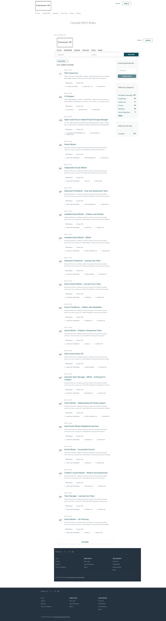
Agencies (77, 50)
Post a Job (85, 50)
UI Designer (69, 96)
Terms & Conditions (60, 567)
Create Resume (117, 567)
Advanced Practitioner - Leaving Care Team (82, 260)
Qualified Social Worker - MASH (77, 237)
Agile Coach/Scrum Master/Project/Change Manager (86, 119)
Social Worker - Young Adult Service (79, 449)
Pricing (93, 50)
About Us (57, 564)
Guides (100, 50)
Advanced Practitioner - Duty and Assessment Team (86, 190)
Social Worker (70, 144)
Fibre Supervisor (71, 73)
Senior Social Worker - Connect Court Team (82, 284)
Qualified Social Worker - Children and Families (84, 214)
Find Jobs (131, 54)
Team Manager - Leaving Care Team (79, 496)
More (120, 115)
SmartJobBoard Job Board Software (76, 577)
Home (57, 558)
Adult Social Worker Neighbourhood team (81, 426)
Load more (85, 542)
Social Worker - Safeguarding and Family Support (85, 402)
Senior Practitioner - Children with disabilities (83, 307)
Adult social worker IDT (74, 353)
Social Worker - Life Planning (76, 519)
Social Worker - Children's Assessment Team (83, 330)
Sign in (118, 3)
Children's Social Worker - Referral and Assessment (86, 472)
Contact (57, 561)
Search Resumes (88, 564)
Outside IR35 (68, 50)
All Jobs (59, 50)
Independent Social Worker (75, 167)
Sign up (126, 3)
